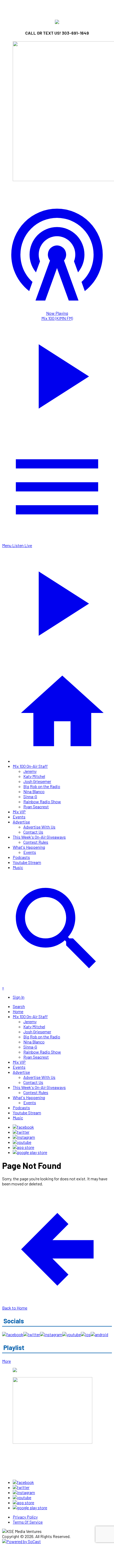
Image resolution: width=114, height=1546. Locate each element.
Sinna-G (30, 796)
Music (18, 867)
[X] (21, 1132)
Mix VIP (19, 811)
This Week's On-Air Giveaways (39, 836)
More (6, 1361)
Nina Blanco (34, 791)
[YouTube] (22, 1142)
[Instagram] (24, 1137)
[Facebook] (23, 1126)
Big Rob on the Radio (41, 786)
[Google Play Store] (30, 1152)
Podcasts (21, 857)
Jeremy (30, 771)
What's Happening (29, 847)
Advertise (21, 821)
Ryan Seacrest (36, 806)
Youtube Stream (27, 862)
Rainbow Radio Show (42, 801)
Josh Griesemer (37, 781)
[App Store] (23, 1147)
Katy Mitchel (34, 776)
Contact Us (33, 831)
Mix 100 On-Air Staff (30, 766)
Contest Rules (35, 842)
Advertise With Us (39, 826)
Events (19, 816)
